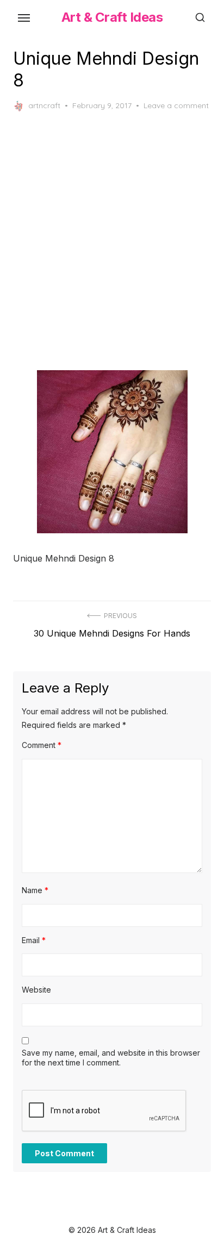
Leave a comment (176, 105)
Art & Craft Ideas (112, 17)
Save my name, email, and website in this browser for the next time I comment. (111, 1057)
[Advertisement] (112, 241)
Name (35, 890)
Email (34, 940)
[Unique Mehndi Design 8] (112, 451)
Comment (41, 745)
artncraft (44, 105)
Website (36, 989)
